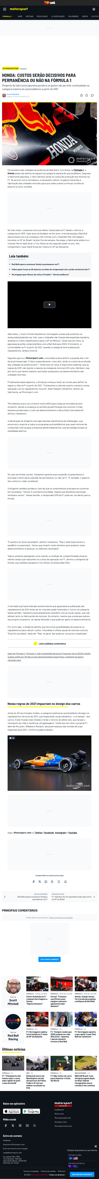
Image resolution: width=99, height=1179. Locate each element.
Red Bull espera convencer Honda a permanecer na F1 (35, 264)
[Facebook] (33, 881)
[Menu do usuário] (93, 9)
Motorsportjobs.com (63, 1118)
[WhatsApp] (45, 881)
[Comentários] (93, 95)
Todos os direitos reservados (62, 1175)
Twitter (39, 832)
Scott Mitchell (13, 94)
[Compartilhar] (81, 95)
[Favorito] (86, 95)
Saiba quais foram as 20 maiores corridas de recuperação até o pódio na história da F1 (50, 269)
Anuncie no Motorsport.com (14, 1144)
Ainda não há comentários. (49, 917)
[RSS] (34, 1125)
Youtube (72, 832)
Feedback (7, 1140)
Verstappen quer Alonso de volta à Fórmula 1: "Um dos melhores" (40, 274)
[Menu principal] (5, 9)
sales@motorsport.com (12, 1153)
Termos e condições (31, 1171)
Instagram (60, 832)
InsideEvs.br (59, 1110)
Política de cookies (48, 1171)
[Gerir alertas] (65, 881)
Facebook (49, 832)
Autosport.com (61, 1122)
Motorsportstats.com (63, 1126)
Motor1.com (59, 1114)
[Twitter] (39, 881)
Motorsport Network (40, 1175)
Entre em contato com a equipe (15, 1148)
